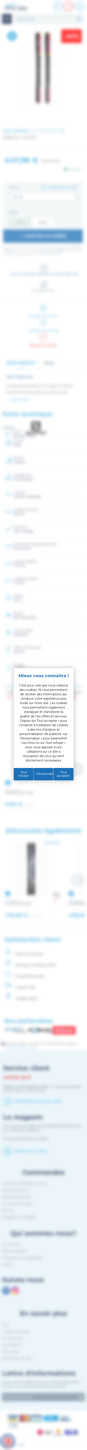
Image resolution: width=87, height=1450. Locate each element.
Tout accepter (63, 774)
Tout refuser (23, 774)
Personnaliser (44, 774)
